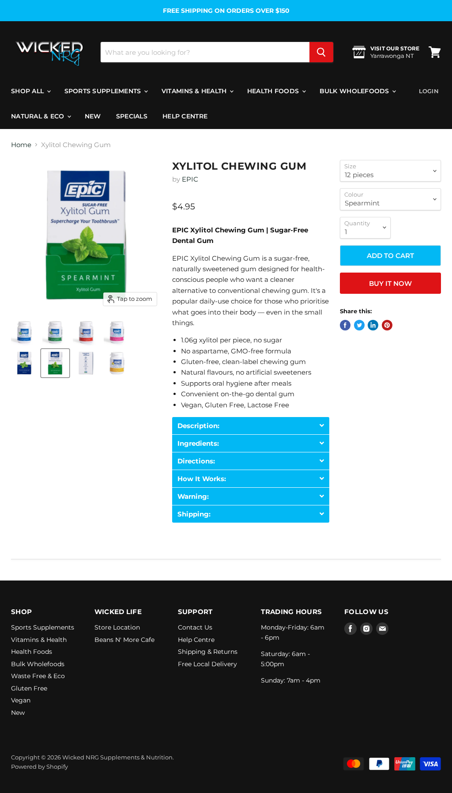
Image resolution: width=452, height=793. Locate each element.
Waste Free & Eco (38, 676)
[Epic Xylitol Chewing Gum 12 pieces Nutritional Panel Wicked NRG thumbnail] (86, 363)
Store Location (117, 627)
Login (429, 91)
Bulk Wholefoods (355, 91)
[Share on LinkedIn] (373, 325)
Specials (131, 116)
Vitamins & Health (195, 91)
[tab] (250, 425)
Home (21, 144)
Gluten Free (29, 688)
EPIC (190, 179)
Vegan (20, 700)
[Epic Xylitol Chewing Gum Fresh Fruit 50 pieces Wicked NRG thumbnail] (117, 363)
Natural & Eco (38, 116)
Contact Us (195, 627)
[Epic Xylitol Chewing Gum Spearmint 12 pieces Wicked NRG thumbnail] (55, 363)
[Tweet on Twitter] (359, 325)
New (93, 116)
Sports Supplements (103, 91)
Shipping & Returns (207, 652)
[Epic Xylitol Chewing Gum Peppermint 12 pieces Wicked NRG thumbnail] (24, 363)
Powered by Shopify (39, 766)
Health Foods (274, 91)
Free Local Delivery (207, 664)
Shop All (28, 91)
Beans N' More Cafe (124, 640)
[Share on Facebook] (345, 325)
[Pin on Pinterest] (387, 325)
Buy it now (390, 283)
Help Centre (184, 116)
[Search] (321, 52)
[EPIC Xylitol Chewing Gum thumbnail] (24, 332)
